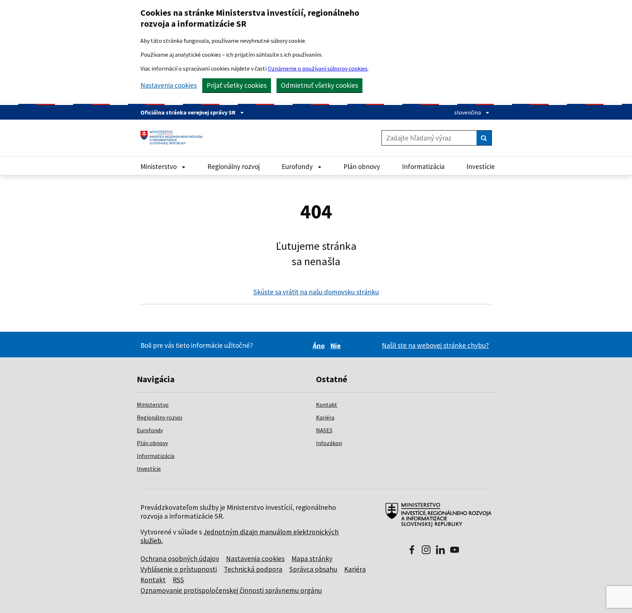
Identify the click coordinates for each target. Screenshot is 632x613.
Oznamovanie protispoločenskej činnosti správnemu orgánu (231, 590)
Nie (337, 345)
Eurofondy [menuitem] (298, 166)
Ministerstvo (153, 404)
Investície (149, 468)
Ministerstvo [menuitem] (159, 166)
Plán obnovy (152, 443)
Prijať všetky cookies (237, 85)
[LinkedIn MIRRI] (440, 550)
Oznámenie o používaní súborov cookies (318, 68)
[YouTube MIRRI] (454, 550)
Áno (320, 345)
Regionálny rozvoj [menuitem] (233, 166)
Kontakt (326, 404)
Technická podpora (253, 569)
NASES (324, 430)
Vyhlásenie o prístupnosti (178, 569)
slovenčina (468, 112)
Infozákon (329, 443)
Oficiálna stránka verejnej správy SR (188, 112)
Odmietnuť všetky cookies (319, 85)
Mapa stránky (311, 558)
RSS (178, 579)
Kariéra (325, 417)
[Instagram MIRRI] (426, 550)
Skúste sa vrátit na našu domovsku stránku (316, 291)
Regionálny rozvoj (159, 417)
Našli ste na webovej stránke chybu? (435, 345)
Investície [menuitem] (480, 166)
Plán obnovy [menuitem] (361, 166)
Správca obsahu (313, 569)
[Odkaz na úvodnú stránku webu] (435, 518)
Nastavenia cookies (168, 85)
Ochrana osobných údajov (179, 558)
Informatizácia (155, 455)
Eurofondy (150, 430)
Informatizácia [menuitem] (423, 166)
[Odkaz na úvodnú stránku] (174, 138)
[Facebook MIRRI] (411, 550)
